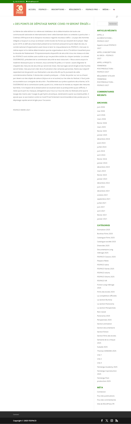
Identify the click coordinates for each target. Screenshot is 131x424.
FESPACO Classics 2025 (106, 257)
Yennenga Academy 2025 (107, 367)
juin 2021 (101, 207)
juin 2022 (101, 187)
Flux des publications (106, 396)
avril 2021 (101, 211)
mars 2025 (101, 127)
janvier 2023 (102, 179)
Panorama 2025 (103, 316)
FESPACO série (103, 264)
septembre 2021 (103, 199)
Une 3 (99, 363)
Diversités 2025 (103, 245)
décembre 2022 (103, 183)
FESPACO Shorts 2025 (106, 276)
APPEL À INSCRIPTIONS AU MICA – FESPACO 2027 (106, 55)
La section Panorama (105, 304)
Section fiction (102, 332)
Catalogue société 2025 (106, 241)
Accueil (32, 10)
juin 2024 (101, 151)
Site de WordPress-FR (105, 404)
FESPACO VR (102, 280)
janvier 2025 (102, 135)
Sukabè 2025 (102, 347)
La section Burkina (104, 300)
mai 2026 (101, 111)
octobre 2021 (102, 195)
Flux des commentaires (106, 400)
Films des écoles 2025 (106, 292)
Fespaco (43, 10)
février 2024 (102, 159)
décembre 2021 (103, 191)
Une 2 (99, 359)
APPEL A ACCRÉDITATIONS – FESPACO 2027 (105, 38)
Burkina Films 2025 (105, 233)
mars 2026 (101, 119)
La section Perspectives (106, 308)
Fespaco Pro (92, 10)
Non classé (101, 312)
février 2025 (102, 131)
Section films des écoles (106, 336)
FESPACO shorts (103, 272)
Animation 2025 (103, 229)
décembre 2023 (103, 167)
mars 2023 (101, 171)
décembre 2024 (103, 139)
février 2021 (102, 215)
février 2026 (102, 123)
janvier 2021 (102, 219)
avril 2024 (101, 155)
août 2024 (101, 143)
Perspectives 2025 (104, 320)
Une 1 (99, 355)
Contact (16, 414)
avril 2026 (101, 115)
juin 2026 (101, 107)
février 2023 (102, 175)
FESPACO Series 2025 (105, 268)
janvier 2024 (102, 163)
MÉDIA (105, 10)
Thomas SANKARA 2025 (106, 351)
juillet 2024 (101, 147)
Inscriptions (57, 10)
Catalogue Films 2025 (106, 237)
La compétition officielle (107, 296)
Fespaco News (103, 260)
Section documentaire (106, 328)
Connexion (101, 392)
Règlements (75, 10)
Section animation (104, 324)
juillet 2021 (101, 203)
